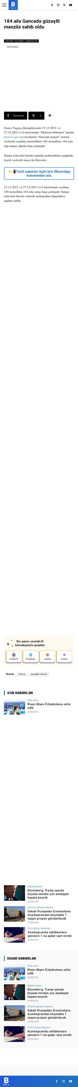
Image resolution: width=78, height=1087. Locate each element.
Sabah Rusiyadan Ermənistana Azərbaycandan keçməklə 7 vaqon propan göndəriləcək (49, 915)
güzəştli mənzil (39, 674)
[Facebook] (52, 5)
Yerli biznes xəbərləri (39, 928)
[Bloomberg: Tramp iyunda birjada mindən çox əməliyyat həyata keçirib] (14, 893)
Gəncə (22, 674)
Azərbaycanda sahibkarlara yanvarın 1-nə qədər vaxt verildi (50, 934)
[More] (50, 116)
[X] (64, 5)
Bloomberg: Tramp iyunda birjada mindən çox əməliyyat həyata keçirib (48, 894)
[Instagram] (58, 5)
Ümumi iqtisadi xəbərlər (21, 40)
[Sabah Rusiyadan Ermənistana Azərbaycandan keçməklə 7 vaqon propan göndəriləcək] (14, 914)
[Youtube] (70, 5)
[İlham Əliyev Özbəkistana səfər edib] (14, 707)
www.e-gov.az (14, 137)
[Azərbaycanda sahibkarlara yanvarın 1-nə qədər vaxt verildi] (14, 935)
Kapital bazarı (35, 886)
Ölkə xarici (33, 700)
